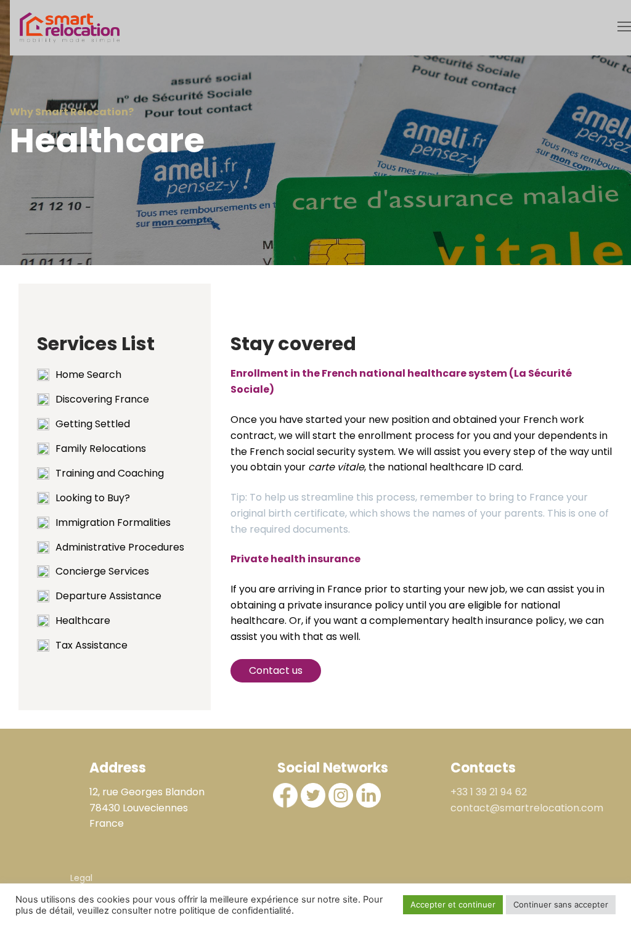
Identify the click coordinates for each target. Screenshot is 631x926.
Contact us (276, 670)
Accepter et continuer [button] (452, 904)
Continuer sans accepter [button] (560, 904)
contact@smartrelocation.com (526, 808)
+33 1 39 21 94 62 (488, 792)
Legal (81, 878)
